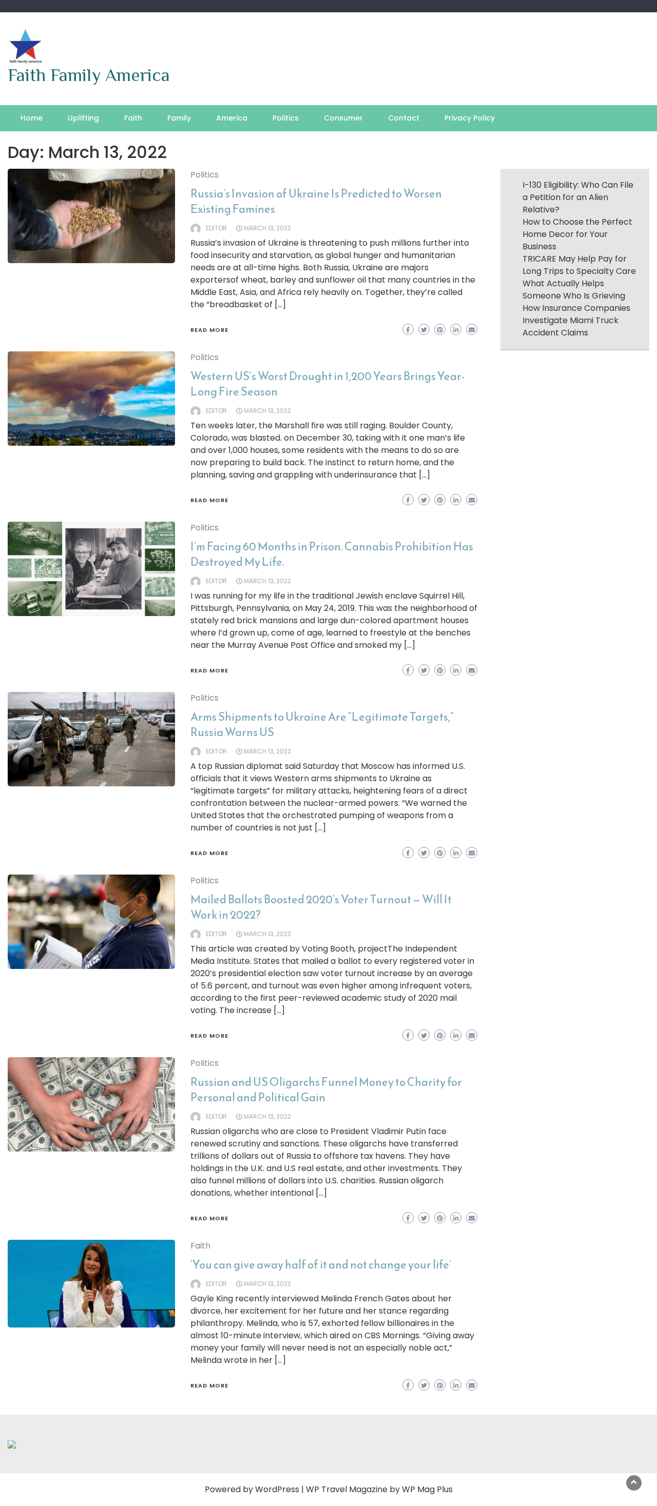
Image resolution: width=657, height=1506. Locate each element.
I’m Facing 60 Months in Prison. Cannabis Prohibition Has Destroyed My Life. (331, 554)
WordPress (277, 1489)
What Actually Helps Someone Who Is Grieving (574, 290)
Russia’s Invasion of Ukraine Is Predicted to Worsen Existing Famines (316, 201)
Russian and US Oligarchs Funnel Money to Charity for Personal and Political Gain (326, 1090)
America (231, 118)
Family (179, 118)
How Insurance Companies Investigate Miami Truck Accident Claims (576, 320)
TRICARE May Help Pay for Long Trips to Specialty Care (579, 265)
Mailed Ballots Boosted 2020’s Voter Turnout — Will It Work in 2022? (321, 907)
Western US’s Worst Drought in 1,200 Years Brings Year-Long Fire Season (327, 384)
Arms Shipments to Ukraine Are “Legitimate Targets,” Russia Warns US (322, 724)
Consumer (343, 118)
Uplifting (83, 118)
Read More (209, 330)
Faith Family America (89, 75)
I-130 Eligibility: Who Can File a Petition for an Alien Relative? (578, 197)
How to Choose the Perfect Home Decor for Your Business (577, 234)
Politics (286, 118)
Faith (133, 118)
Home (32, 118)
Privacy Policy (470, 118)
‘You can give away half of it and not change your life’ (320, 1264)
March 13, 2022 (267, 228)
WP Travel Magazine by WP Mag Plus (379, 1489)
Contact (403, 118)
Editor (216, 228)
